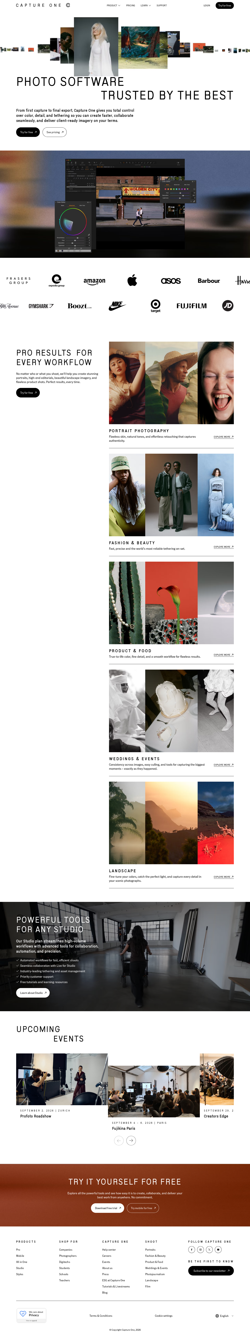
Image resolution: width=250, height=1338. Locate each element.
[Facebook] (191, 1249)
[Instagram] (200, 1249)
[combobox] (227, 1316)
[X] (209, 1249)
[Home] (43, 5)
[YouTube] (218, 1249)
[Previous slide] (119, 1140)
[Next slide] (131, 1140)
